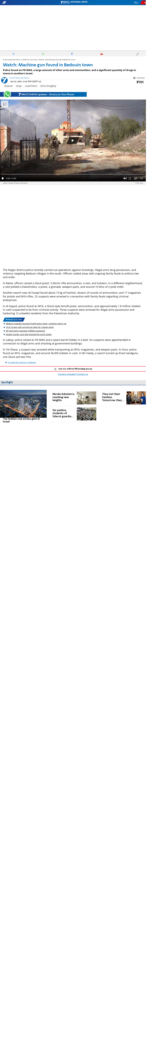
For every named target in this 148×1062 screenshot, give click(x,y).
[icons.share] (143, 2)
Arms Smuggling (48, 86)
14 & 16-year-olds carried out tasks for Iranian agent (30, 327)
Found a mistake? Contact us (73, 374)
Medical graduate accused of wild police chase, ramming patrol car (36, 323)
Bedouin (9, 86)
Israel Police (31, 86)
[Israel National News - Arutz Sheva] (74, 2)
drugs (19, 86)
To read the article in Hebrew (22, 362)
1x (141, 178)
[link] (23, 406)
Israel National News (12, 60)
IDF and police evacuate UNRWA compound (25, 330)
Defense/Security (29, 60)
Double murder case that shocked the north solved (28, 334)
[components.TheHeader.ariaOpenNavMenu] (23, 2)
